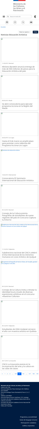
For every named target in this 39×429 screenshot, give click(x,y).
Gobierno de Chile (5, 387)
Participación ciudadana (28, 423)
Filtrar (35, 32)
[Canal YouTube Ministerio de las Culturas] (31, 22)
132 (23, 374)
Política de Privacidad (6, 406)
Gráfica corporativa (28, 426)
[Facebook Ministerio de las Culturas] (7, 22)
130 (16, 374)
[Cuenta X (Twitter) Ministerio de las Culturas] (23, 22)
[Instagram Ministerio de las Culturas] (15, 22)
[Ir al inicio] (19, 6)
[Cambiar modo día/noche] (35, 16)
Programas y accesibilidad (28, 417)
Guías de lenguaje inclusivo (28, 420)
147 (30, 374)
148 (33, 374)
